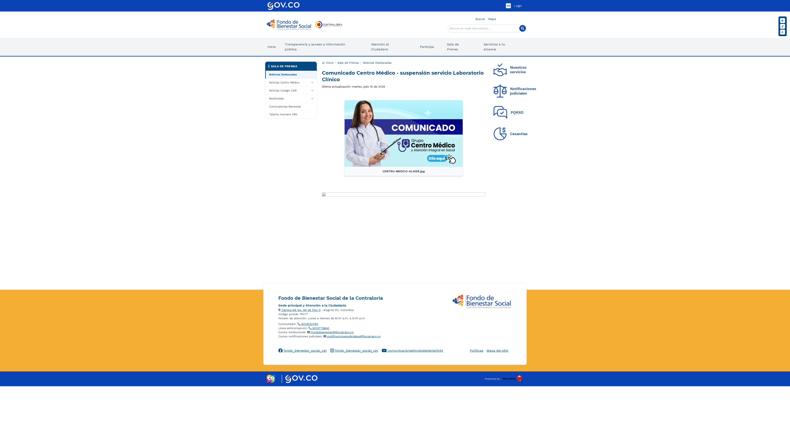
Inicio (271, 47)
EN (508, 5)
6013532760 (309, 324)
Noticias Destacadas (283, 74)
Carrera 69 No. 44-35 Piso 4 (301, 310)
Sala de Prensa (284, 66)
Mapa (492, 19)
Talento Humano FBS (283, 114)
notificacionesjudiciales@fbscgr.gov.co (353, 336)
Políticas (476, 351)
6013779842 (320, 328)
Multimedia (276, 98)
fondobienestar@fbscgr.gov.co (332, 332)
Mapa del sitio (497, 351)
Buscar (480, 19)
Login (518, 5)
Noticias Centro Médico (284, 82)
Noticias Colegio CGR (283, 90)
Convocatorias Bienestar (285, 106)
